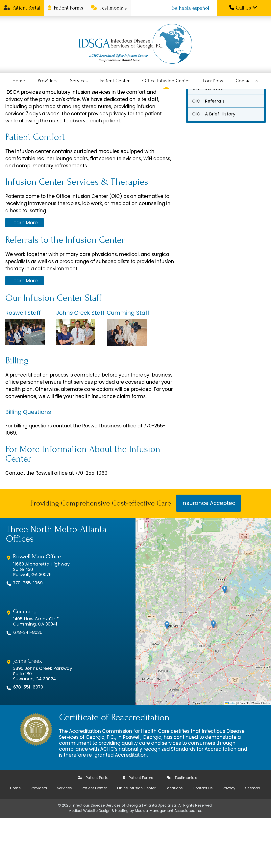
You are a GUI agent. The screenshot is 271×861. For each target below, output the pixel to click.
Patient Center (115, 80)
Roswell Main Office (37, 557)
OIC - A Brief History (213, 114)
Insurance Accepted (208, 503)
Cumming (25, 611)
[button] (166, 625)
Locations (213, 80)
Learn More (24, 222)
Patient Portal (25, 8)
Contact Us (247, 80)
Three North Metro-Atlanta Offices (56, 534)
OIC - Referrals (208, 101)
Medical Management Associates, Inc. (168, 810)
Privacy (229, 787)
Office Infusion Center (166, 80)
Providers (48, 80)
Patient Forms (68, 8)
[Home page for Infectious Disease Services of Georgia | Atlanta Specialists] (135, 44)
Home (18, 80)
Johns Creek (27, 661)
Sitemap (252, 787)
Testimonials (112, 8)
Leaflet (231, 703)
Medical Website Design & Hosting (98, 810)
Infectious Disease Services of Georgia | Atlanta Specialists (124, 805)
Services (79, 80)
